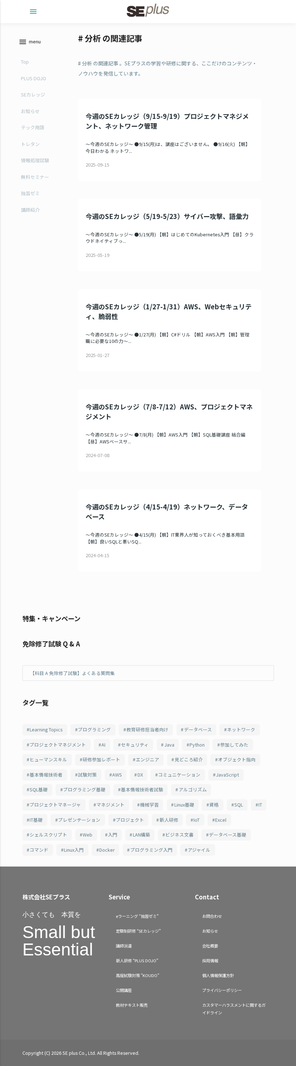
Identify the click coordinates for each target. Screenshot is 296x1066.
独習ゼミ (30, 193)
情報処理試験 (35, 160)
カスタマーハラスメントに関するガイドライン (234, 1008)
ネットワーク (241, 729)
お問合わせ (212, 916)
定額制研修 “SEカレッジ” (138, 931)
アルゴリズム (193, 789)
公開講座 (124, 990)
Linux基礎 (184, 804)
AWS (117, 774)
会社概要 (210, 946)
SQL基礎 (39, 789)
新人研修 (169, 819)
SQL (238, 804)
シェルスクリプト (48, 834)
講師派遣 (124, 946)
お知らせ (30, 111)
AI (103, 744)
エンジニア (147, 759)
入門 (112, 834)
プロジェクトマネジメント (58, 744)
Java (169, 744)
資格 (214, 804)
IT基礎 (36, 819)
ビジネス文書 (179, 834)
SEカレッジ (33, 94)
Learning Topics (46, 729)
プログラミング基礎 (84, 789)
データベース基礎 (227, 834)
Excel (220, 819)
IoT (196, 819)
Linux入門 (74, 849)
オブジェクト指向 (237, 759)
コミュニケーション (179, 774)
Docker (107, 849)
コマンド (39, 849)
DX (140, 774)
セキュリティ (135, 744)
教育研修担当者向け (147, 729)
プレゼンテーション (79, 819)
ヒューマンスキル (48, 759)
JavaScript (227, 774)
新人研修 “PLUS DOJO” (137, 960)
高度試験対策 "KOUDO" (137, 975)
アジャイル (199, 849)
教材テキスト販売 (132, 1005)
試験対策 (87, 774)
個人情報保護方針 (218, 975)
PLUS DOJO (33, 78)
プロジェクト (130, 819)
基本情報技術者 (46, 774)
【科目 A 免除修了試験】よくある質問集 (72, 673)
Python (197, 744)
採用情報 (210, 960)
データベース (198, 729)
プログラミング (94, 729)
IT (260, 804)
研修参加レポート (101, 759)
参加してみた (234, 744)
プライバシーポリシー (222, 990)
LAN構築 (141, 834)
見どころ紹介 (189, 759)
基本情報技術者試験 (142, 789)
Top (25, 61)
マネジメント (110, 804)
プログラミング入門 (151, 849)
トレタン (30, 144)
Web (87, 834)
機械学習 (149, 804)
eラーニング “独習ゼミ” (137, 916)
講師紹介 (30, 209)
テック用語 (32, 127)
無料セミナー (35, 176)
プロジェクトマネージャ (55, 804)
